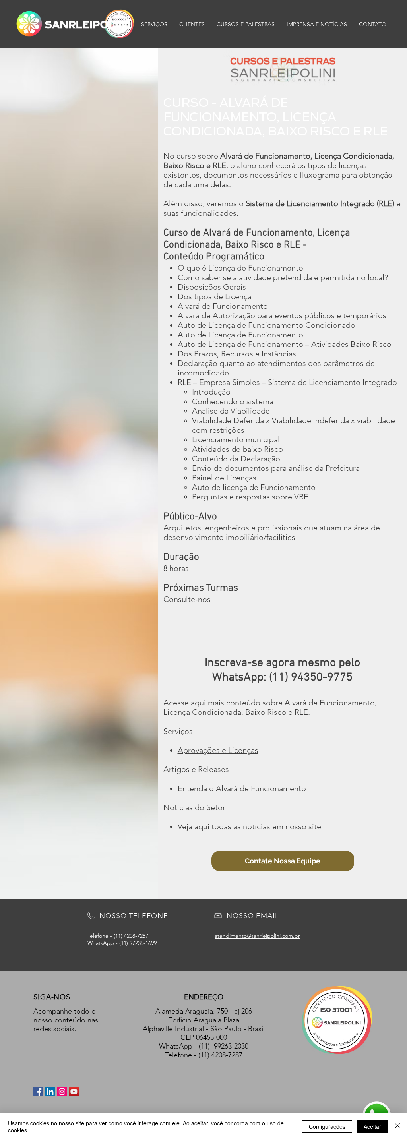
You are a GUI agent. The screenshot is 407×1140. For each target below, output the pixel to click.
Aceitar (372, 1126)
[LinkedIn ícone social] (50, 1091)
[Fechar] (397, 1126)
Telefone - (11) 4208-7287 (203, 1055)
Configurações (327, 1126)
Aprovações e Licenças (218, 750)
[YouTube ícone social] (74, 1091)
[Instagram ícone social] (62, 1091)
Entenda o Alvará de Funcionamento (242, 788)
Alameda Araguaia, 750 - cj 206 (203, 1011)
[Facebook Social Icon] (38, 1091)
